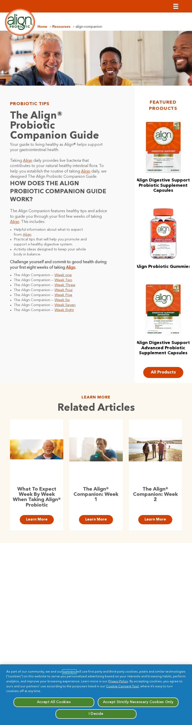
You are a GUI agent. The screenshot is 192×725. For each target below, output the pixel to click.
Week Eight (64, 310)
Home (42, 26)
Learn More (37, 520)
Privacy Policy (118, 681)
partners (69, 671)
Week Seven (65, 305)
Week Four (63, 290)
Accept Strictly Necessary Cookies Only (138, 702)
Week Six (62, 300)
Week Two (63, 280)
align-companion (89, 26)
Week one (63, 275)
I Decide (96, 714)
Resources (61, 26)
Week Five (63, 295)
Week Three (64, 285)
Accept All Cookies (54, 702)
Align (27, 161)
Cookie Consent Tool (122, 686)
